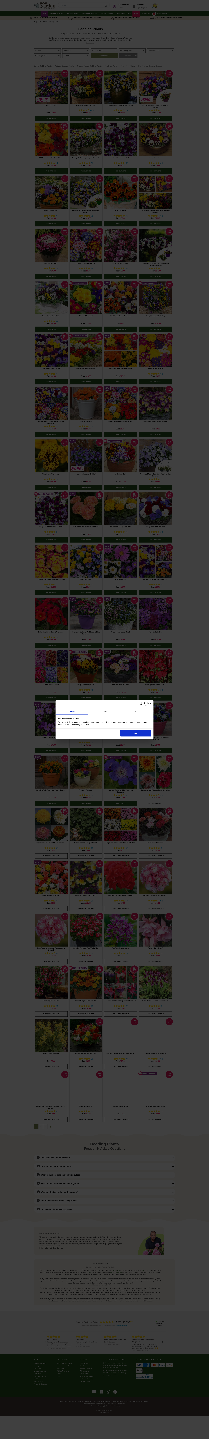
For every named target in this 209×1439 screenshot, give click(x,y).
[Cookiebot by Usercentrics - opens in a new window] (141, 704)
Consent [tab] (72, 711)
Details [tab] (104, 711)
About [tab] (137, 711)
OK (135, 733)
